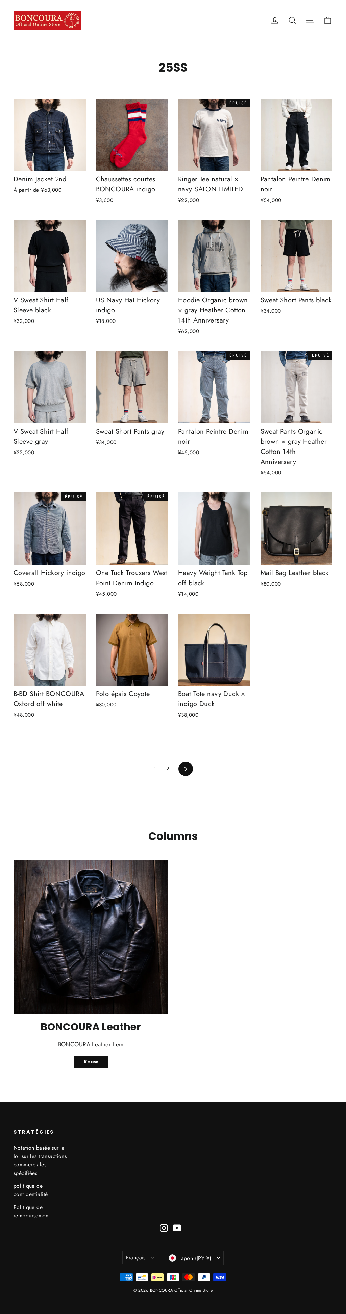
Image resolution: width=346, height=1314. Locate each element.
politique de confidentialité (31, 1190)
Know (91, 1061)
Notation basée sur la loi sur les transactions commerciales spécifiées (40, 1160)
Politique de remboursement (32, 1211)
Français (136, 1257)
